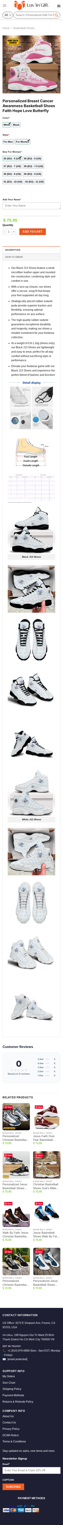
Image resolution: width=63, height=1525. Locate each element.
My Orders (9, 1376)
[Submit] (56, 15)
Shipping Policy (12, 1388)
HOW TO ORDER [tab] (14, 257)
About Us (8, 1416)
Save (10, 1107)
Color (6, 118)
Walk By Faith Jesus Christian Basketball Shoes (15, 1234)
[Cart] (58, 5)
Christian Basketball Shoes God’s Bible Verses (45, 1186)
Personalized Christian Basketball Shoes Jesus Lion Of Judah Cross (16, 1283)
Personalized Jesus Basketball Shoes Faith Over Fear (45, 1283)
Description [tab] (12, 250)
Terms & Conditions (14, 1441)
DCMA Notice (11, 1435)
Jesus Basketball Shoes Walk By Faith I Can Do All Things (46, 1234)
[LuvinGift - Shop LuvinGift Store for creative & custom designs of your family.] (31, 6)
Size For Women (12, 151)
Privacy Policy (11, 1428)
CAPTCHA (8, 1479)
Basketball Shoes (23, 28)
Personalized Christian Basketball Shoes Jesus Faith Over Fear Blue (15, 1138)
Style (6, 134)
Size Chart (9, 1382)
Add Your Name (12, 199)
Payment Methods (13, 1395)
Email (6, 1464)
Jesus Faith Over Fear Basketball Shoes (44, 1138)
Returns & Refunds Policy (18, 1401)
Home (6, 28)
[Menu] (5, 5)
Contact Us (9, 1422)
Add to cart (32, 231)
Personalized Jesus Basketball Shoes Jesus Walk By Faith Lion (15, 1186)
